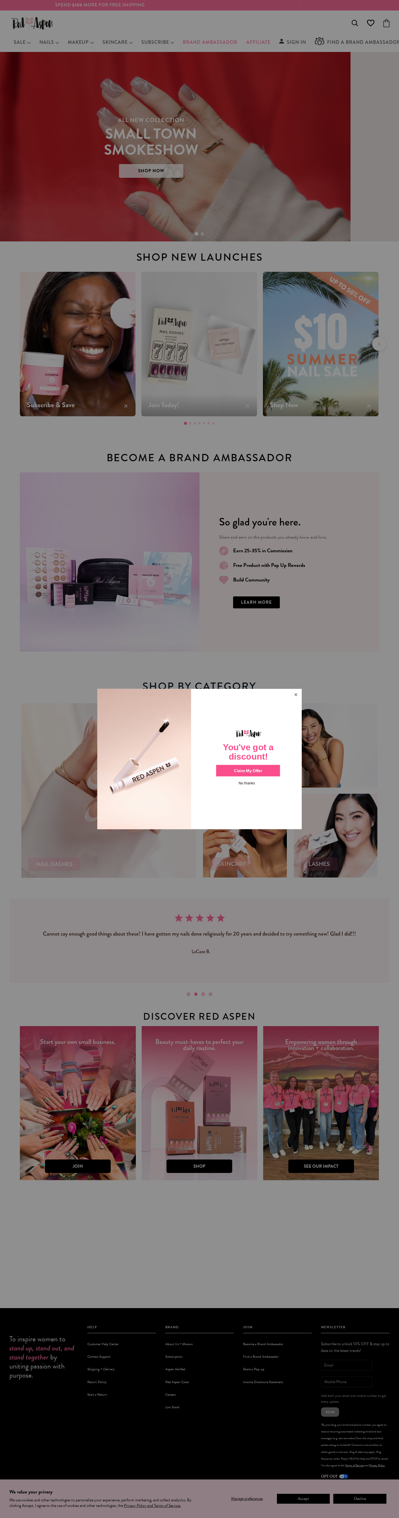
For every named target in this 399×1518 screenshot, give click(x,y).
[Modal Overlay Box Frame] (199, 759)
